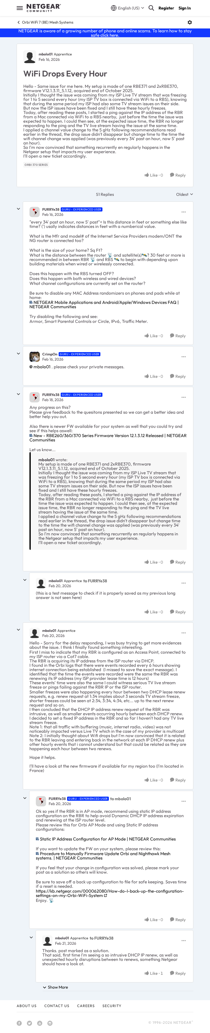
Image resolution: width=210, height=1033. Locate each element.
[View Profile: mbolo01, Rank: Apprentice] (29, 56)
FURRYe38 (50, 209)
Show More (58, 987)
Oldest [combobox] (184, 194)
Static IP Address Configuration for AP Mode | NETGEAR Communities (108, 839)
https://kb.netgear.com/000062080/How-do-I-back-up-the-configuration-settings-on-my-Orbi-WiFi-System (110, 893)
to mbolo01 (120, 799)
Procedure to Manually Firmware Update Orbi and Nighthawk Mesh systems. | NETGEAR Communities (103, 856)
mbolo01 (45, 54)
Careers (86, 1005)
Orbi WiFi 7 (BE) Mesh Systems (47, 22)
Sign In (184, 8)
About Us (27, 1005)
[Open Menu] (189, 22)
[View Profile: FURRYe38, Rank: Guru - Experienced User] (34, 212)
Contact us (56, 1005)
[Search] (151, 8)
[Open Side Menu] (19, 8)
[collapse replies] (18, 209)
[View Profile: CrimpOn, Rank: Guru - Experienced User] (34, 357)
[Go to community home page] (44, 8)
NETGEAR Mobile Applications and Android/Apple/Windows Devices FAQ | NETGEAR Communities (104, 304)
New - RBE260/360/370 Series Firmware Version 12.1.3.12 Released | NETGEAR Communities (108, 437)
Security (111, 1005)
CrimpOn (49, 354)
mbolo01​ (42, 366)
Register (166, 8)
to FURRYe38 (95, 581)
